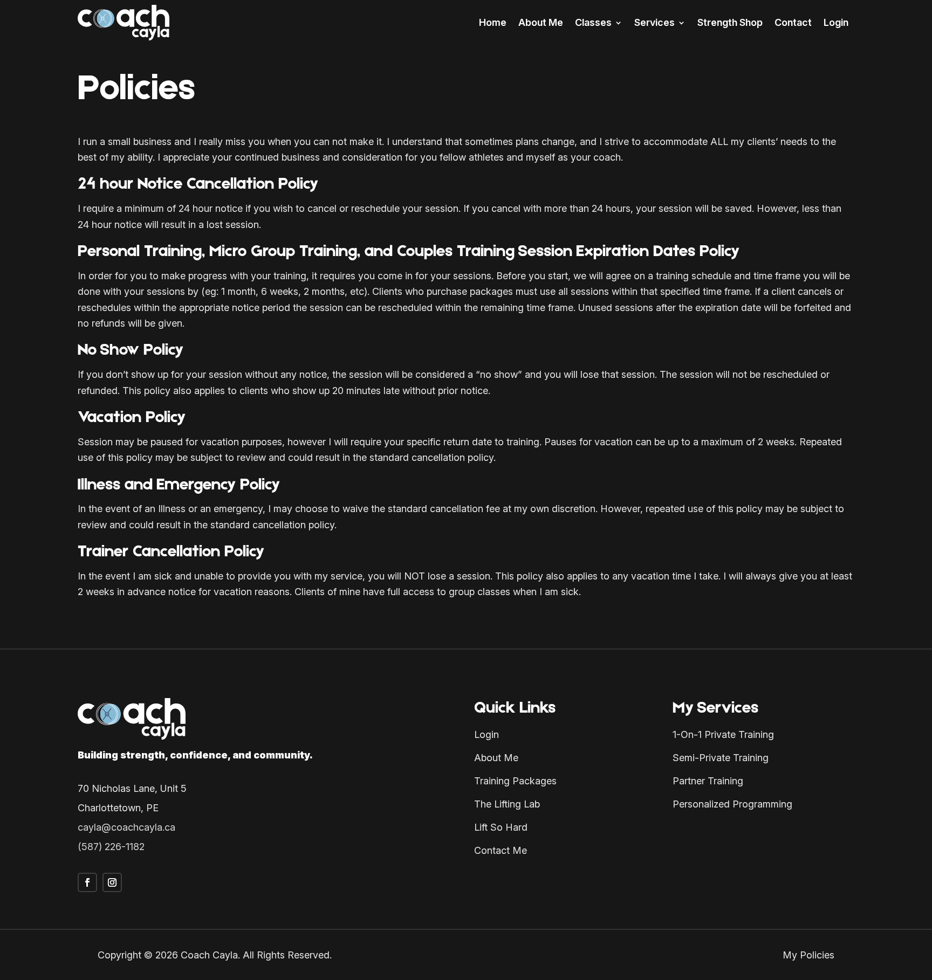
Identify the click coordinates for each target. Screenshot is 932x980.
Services (654, 22)
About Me (540, 22)
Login (836, 22)
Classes (593, 22)
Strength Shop (730, 22)
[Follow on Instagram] (112, 882)
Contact (793, 22)
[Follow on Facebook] (87, 882)
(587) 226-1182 (111, 846)
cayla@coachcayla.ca (126, 827)
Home (492, 22)
